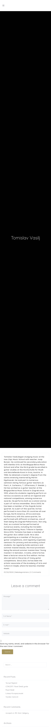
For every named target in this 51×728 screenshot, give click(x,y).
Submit (7, 652)
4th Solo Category (22, 713)
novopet (9, 713)
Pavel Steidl (10, 690)
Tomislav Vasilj (25, 238)
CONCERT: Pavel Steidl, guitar (17, 686)
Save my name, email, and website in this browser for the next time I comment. (24, 644)
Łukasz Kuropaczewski (14, 693)
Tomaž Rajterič (11, 683)
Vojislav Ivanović (12, 697)
